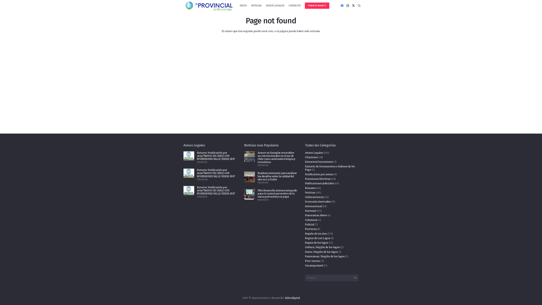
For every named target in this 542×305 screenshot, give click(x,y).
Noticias (310, 192)
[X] (353, 5)
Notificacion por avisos (319, 174)
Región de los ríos (316, 233)
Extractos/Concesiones (319, 161)
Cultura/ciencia (314, 197)
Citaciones (311, 157)
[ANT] (208, 5)
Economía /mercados (318, 201)
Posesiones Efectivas (318, 178)
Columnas (311, 220)
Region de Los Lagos (317, 238)
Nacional (310, 210)
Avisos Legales (314, 152)
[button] (263, 5)
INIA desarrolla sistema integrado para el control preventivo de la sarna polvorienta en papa (277, 193)
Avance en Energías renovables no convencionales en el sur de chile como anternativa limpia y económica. (276, 157)
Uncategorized (314, 265)
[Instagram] (348, 5)
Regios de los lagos (316, 242)
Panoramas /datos (316, 215)
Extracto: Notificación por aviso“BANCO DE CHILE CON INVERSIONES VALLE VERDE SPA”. (216, 156)
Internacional (313, 206)
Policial (309, 224)
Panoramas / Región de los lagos (325, 256)
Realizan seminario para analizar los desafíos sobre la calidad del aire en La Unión (277, 176)
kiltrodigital (292, 297)
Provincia (311, 229)
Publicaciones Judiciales (319, 183)
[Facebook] (342, 5)
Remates (310, 188)
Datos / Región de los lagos (321, 251)
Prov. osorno (312, 260)
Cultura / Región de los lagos (322, 247)
